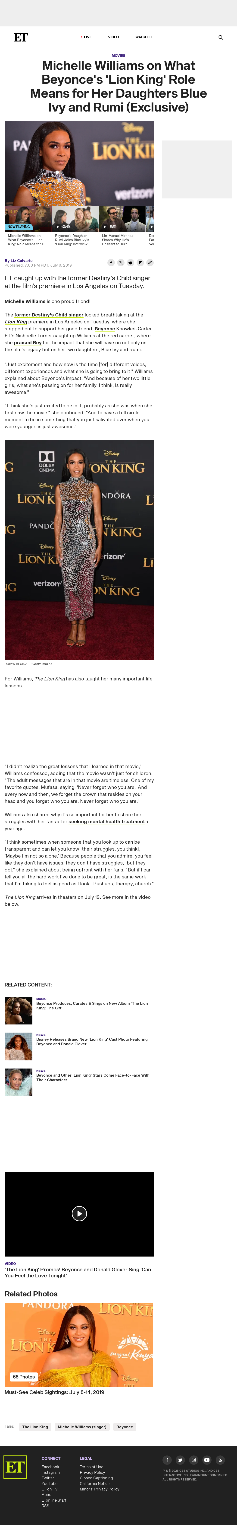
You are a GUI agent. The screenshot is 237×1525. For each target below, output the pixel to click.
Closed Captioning (96, 1478)
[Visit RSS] (220, 1460)
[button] (79, 1213)
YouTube (49, 1484)
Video (113, 37)
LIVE (88, 37)
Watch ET (144, 37)
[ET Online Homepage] (21, 37)
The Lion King (35, 1427)
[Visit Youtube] (207, 1460)
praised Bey (28, 342)
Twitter (48, 1478)
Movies (118, 55)
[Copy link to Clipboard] (150, 263)
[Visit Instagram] (193, 1460)
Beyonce (105, 328)
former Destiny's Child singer (49, 315)
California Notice (94, 1484)
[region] (79, 163)
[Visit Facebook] (167, 1460)
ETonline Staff (54, 1500)
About (47, 1495)
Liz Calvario (22, 261)
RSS (45, 1506)
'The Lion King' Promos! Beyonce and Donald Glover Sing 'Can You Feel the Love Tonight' (78, 1273)
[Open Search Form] (220, 38)
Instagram (51, 1472)
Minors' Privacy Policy (99, 1489)
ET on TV (50, 1489)
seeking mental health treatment (107, 821)
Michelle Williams (25, 301)
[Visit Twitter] (180, 1460)
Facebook (50, 1467)
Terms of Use (91, 1467)
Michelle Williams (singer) (82, 1427)
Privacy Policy (92, 1472)
